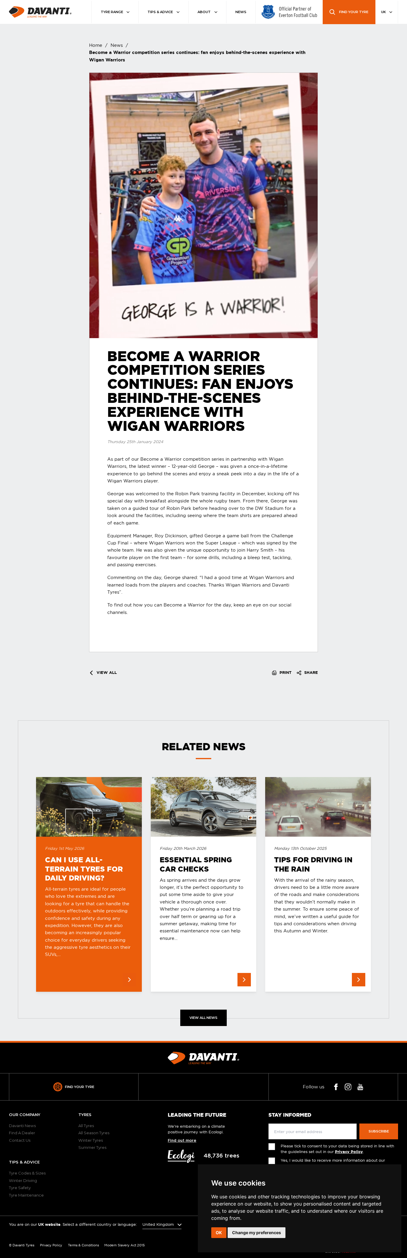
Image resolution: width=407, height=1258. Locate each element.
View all (106, 672)
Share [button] (310, 672)
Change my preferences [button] (256, 1232)
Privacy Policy (349, 1151)
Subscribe (379, 1131)
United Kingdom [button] (158, 1224)
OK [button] (219, 1232)
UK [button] (384, 12)
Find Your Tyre (79, 1087)
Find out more (182, 1140)
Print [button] (284, 672)
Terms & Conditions (83, 1245)
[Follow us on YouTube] (360, 1087)
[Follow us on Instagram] (348, 1087)
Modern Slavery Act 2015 (124, 1245)
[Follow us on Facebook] (336, 1087)
